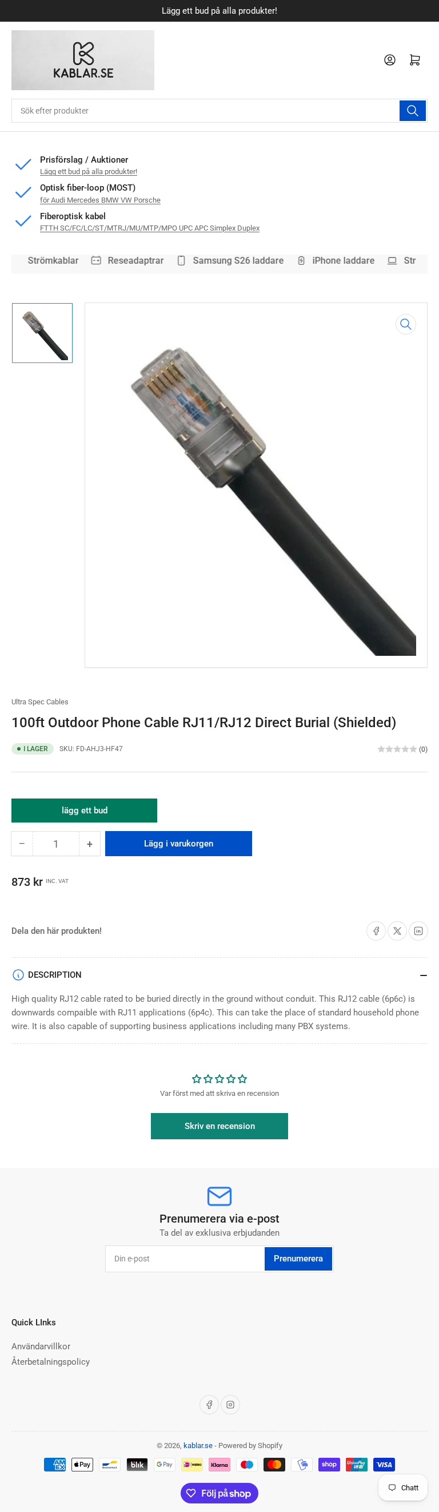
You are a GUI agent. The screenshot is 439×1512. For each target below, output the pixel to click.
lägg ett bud (84, 813)
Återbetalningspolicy (50, 1362)
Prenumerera (298, 1258)
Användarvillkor (40, 1346)
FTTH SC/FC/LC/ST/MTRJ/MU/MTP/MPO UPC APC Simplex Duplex (150, 228)
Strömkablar (48, 260)
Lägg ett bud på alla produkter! (88, 171)
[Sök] (412, 110)
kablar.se (198, 1445)
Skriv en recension (220, 1126)
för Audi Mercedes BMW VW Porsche (100, 200)
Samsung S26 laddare (234, 260)
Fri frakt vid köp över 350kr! (253, 11)
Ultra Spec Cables (40, 701)
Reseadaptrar (131, 260)
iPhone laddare (339, 260)
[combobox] (219, 111)
